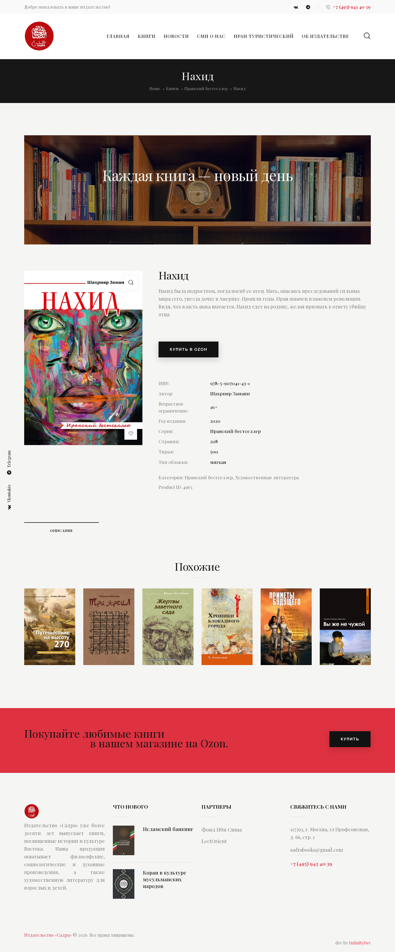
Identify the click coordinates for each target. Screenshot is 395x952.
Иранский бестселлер (206, 88)
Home (154, 88)
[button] (130, 282)
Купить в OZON (188, 349)
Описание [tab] (61, 530)
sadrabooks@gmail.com (316, 850)
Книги (172, 88)
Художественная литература (267, 477)
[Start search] (367, 35)
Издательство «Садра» (48, 935)
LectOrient (214, 840)
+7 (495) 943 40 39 (311, 863)
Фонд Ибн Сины (222, 829)
